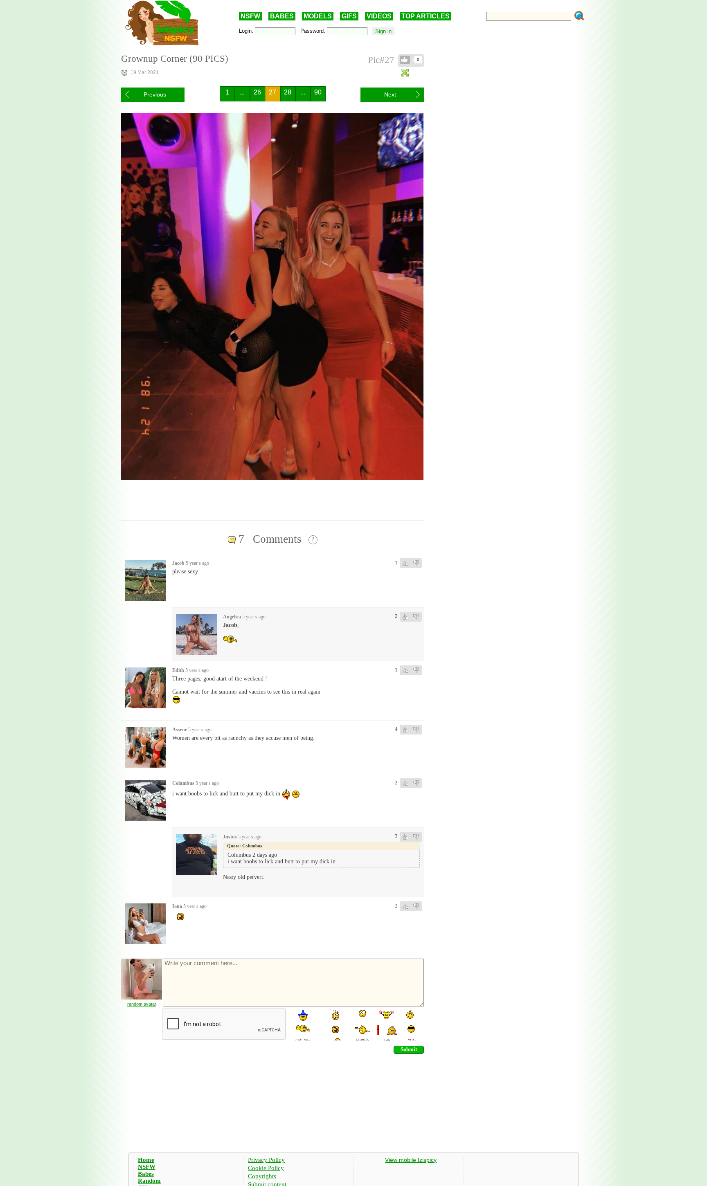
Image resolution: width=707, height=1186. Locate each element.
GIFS (349, 16)
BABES (282, 16)
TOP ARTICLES (425, 16)
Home (146, 1160)
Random (149, 1180)
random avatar (141, 1004)
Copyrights (262, 1176)
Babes (146, 1173)
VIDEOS (379, 16)
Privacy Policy (266, 1160)
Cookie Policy (266, 1168)
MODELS (318, 16)
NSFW (250, 16)
